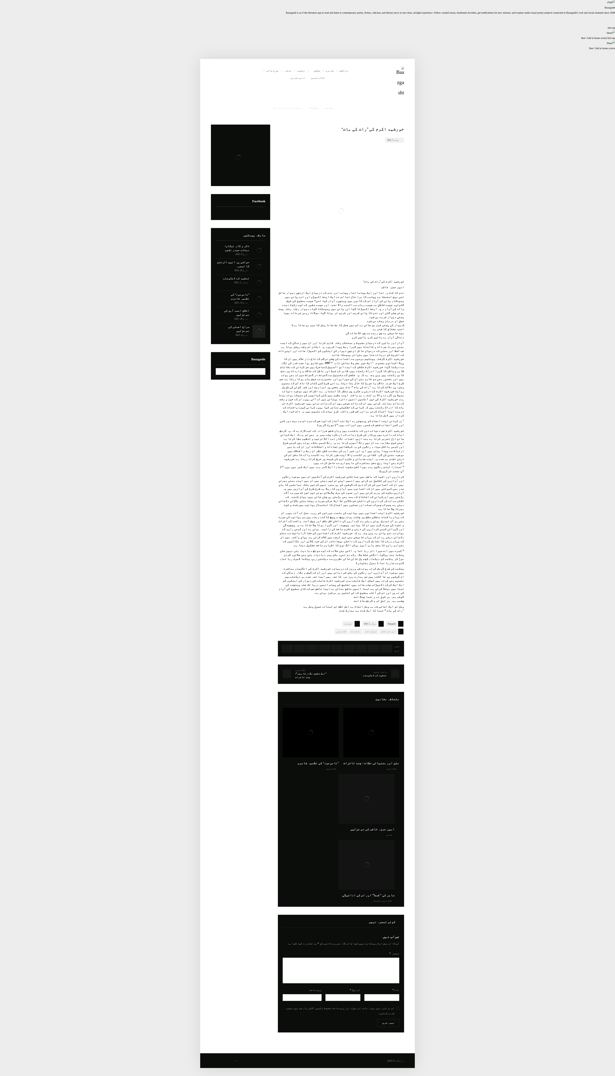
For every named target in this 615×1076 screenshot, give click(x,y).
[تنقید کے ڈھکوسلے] (259, 282)
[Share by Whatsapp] (312, 649)
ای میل (355, 990)
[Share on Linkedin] (324, 649)
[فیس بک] (234, 71)
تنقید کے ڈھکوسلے (236, 278)
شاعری (389, 835)
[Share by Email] (287, 649)
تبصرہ (394, 953)
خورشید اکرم (371, 631)
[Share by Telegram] (300, 649)
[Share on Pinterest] (361, 649)
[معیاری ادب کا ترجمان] (400, 82)
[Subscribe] (219, 371)
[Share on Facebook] (386, 649)
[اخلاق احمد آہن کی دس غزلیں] (259, 315)
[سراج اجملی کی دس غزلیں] (259, 331)
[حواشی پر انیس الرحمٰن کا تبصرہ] (259, 266)
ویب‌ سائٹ (316, 990)
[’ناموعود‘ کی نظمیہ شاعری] (259, 299)
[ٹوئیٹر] (228, 71)
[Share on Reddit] (349, 649)
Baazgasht (392, 624)
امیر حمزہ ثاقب (388, 631)
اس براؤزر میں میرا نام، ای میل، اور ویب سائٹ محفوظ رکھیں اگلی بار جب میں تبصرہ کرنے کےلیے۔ (339, 1011)
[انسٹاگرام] (221, 71)
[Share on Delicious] (337, 649)
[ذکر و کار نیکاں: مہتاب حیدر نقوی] (259, 250)
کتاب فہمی (341, 631)
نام (396, 990)
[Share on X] (374, 649)
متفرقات (348, 624)
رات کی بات (356, 631)
